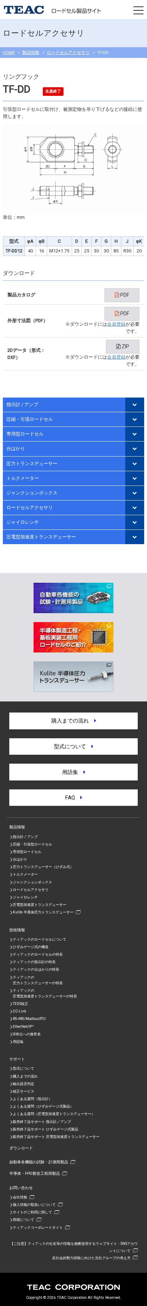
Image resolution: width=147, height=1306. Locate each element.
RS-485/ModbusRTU (29, 1019)
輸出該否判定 (23, 1084)
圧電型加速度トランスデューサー (41, 536)
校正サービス (23, 1091)
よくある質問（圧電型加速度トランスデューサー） (54, 1114)
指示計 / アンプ (22, 404)
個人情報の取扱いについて (34, 1205)
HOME (9, 52)
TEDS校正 (20, 1004)
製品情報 (30, 52)
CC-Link (19, 1011)
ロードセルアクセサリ (68, 52)
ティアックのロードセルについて (39, 939)
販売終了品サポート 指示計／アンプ (42, 1122)
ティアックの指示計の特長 (34, 962)
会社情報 (20, 1197)
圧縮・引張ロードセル (29, 419)
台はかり (15, 448)
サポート (17, 1058)
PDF (124, 295)
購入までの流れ (72, 721)
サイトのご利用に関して (32, 1212)
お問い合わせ (21, 1187)
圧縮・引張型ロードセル (32, 844)
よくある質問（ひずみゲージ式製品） (43, 1106)
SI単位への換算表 (27, 1034)
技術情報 (17, 929)
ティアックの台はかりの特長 (36, 969)
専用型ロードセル (25, 434)
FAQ (72, 797)
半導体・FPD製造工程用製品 (34, 1173)
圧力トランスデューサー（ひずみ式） (43, 867)
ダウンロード (21, 1147)
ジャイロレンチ (22, 522)
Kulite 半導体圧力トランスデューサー (43, 912)
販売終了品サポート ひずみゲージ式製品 (45, 1129)
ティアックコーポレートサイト (38, 1227)
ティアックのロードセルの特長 (38, 954)
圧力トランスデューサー (31, 463)
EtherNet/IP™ (23, 1027)
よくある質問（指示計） (32, 1099)
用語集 (72, 772)
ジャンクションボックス (31, 493)
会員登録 (116, 324)
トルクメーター (22, 478)
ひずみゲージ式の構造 (31, 947)
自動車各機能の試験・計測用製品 (38, 1161)
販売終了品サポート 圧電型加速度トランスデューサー (56, 1137)
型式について (72, 746)
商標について (23, 1220)
